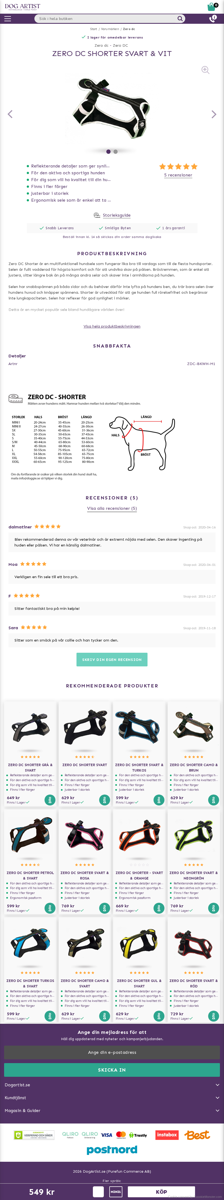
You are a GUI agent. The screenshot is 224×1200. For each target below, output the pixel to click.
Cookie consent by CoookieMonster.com (195, 1196)
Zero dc (129, 29)
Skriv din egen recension (112, 659)
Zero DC (120, 45)
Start (93, 29)
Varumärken (110, 29)
